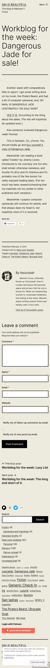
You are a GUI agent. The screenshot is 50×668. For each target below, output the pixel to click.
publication (17, 595)
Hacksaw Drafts (10, 536)
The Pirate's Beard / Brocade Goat (26, 256)
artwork (26, 567)
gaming (4, 586)
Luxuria (24, 590)
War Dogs (20, 618)
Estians (34, 575)
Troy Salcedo (8, 618)
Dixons (39, 571)
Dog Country (8, 575)
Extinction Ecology (9, 580)
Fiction (5, 527)
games (41, 580)
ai (22, 567)
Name (6, 372)
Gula (39, 586)
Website (6, 403)
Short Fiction (30, 600)
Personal (7, 544)
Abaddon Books (8, 567)
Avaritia (33, 567)
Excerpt (41, 575)
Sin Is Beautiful (14, 4)
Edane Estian (19, 575)
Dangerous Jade (26, 253)
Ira (3, 590)
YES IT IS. (12, 115)
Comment (8, 341)
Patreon (6, 548)
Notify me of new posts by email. (20, 434)
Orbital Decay (35, 591)
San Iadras (10, 600)
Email (5, 387)
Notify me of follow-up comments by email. (25, 422)
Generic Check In (22, 585)
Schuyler (22, 600)
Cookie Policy (9, 657)
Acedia (19, 567)
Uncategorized (9, 561)
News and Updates (25, 250)
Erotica (27, 575)
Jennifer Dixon (12, 591)
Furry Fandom (32, 580)
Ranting (28, 595)
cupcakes (13, 253)
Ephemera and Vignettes (16, 531)
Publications (8, 556)
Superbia (6, 604)
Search (5, 514)
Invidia (44, 586)
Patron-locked (10, 552)
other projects (6, 595)
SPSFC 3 (39, 600)
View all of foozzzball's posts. (29, 310)
